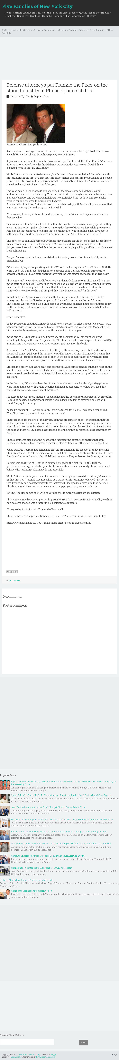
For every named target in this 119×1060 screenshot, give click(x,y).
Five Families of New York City (37, 6)
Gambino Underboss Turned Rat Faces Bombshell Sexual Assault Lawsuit (47, 855)
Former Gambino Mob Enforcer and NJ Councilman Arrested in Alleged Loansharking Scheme (58, 831)
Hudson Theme (15, 1057)
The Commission (75, 15)
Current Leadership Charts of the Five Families (40, 12)
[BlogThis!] (10, 571)
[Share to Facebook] (16, 571)
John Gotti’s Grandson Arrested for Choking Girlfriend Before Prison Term (48, 807)
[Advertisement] (59, 59)
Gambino (35, 15)
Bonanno (59, 15)
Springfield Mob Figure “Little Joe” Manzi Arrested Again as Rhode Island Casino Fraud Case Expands (61, 795)
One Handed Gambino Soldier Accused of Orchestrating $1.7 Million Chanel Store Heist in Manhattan (61, 843)
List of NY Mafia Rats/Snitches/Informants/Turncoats (26, 880)
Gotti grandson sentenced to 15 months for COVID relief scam (41, 867)
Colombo (47, 15)
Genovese (22, 15)
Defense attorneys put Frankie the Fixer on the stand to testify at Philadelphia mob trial (57, 87)
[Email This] (7, 571)
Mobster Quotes (78, 12)
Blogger (53, 1054)
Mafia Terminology (100, 12)
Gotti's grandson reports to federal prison (31, 890)
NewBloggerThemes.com (45, 1057)
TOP (115, 1055)
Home (7, 12)
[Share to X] (13, 571)
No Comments (14, 580)
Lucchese (9, 15)
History (91, 15)
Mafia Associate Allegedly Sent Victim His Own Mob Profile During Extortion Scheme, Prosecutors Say (62, 819)
